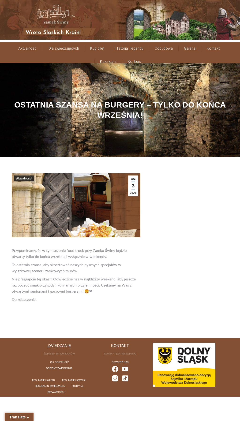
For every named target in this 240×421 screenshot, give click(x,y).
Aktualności (24, 178)
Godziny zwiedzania (59, 368)
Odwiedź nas (120, 362)
